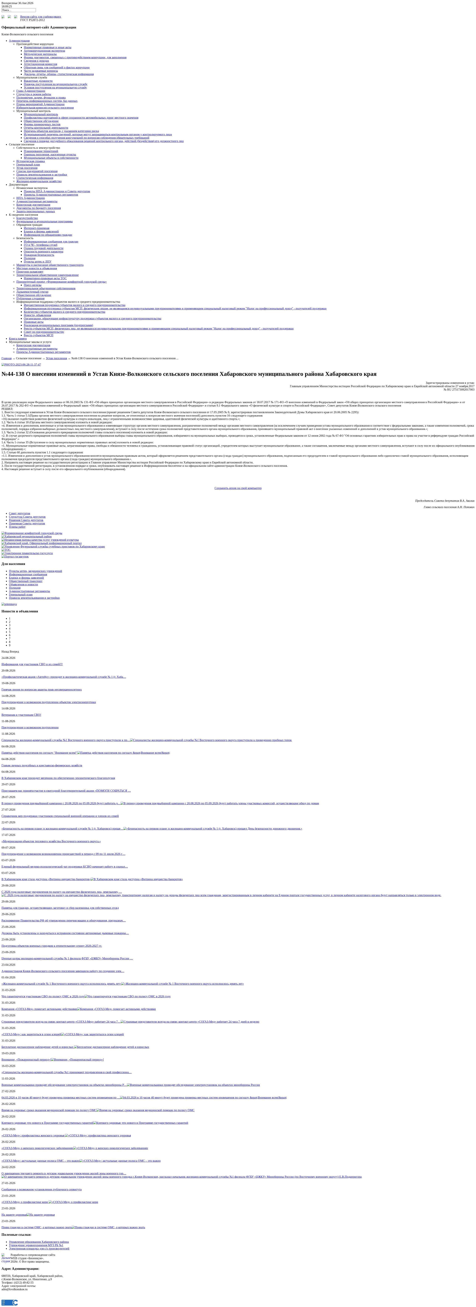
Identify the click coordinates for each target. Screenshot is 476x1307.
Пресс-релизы (32, 285)
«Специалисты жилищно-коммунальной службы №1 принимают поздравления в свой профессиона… (66, 1072)
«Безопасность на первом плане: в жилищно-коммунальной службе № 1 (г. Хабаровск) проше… (62, 828)
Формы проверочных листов (42, 124)
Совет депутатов (19, 513)
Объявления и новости (23, 584)
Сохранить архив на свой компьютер (238, 488)
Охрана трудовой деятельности (43, 248)
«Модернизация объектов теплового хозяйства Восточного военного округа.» (51, 841)
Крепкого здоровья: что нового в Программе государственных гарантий (47, 1122)
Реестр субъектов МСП (38, 335)
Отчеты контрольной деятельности (46, 127)
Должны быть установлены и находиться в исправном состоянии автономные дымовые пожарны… (65, 933)
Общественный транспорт (25, 581)
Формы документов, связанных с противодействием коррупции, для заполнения (75, 57)
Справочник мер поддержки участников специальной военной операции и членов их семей (60, 816)
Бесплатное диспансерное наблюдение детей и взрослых (37, 1047)
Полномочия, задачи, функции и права (41, 97)
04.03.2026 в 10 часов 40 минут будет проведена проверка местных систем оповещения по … (60, 1097)
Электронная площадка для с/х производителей (39, 1248)
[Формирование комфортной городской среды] (31, 533)
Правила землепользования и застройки (41, 174)
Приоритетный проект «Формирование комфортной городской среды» (61, 281)
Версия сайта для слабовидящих (40, 16)
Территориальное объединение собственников (45, 288)
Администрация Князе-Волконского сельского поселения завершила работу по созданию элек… (62, 971)
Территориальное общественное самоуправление (47, 275)
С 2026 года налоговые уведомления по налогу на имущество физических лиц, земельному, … (61, 891)
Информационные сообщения (28, 574)
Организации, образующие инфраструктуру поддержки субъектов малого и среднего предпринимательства (92, 318)
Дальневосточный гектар (32, 291)
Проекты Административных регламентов (51, 194)
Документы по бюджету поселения (38, 208)
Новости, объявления (37, 315)
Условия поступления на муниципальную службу (55, 87)
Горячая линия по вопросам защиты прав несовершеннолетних (41, 689)
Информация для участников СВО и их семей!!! (32, 664)
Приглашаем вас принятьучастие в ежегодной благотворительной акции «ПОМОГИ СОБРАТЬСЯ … (66, 790)
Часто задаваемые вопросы (41, 70)
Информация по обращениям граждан (48, 234)
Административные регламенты (36, 201)
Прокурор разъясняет (29, 271)
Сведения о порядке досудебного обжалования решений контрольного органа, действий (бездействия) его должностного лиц (104, 141)
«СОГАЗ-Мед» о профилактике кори (25, 1202)
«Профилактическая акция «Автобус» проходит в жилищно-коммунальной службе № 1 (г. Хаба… (63, 676)
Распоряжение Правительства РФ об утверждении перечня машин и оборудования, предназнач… (63, 920)
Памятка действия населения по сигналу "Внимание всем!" (39, 752)
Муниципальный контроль (41, 114)
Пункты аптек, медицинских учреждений (35, 571)
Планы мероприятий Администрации (40, 104)
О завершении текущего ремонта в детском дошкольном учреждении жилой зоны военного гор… (63, 1173)
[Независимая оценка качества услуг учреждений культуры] (40, 539)
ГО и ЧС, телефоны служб (40, 244)
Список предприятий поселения (36, 171)
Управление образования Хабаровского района (39, 1241)
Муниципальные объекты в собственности (51, 157)
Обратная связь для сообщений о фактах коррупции (57, 67)
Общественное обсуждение (41, 121)
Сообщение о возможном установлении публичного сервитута (41, 1189)
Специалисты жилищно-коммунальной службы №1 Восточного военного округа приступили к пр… (65, 740)
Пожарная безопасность (39, 254)
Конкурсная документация (33, 204)
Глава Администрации (30, 90)
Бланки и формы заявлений (41, 231)
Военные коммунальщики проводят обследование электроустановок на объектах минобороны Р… (64, 1084)
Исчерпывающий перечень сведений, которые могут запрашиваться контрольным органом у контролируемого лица (98, 134)
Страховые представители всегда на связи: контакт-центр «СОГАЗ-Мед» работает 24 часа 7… (61, 1021)
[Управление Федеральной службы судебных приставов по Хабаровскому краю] (53, 546)
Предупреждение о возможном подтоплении (30, 727)
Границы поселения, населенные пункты (50, 154)
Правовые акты (34, 321)
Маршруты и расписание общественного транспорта (49, 264)
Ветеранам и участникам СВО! (21, 714)
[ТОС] (6, 549)
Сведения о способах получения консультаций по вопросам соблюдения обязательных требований (86, 137)
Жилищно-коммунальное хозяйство (39, 181)
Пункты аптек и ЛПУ (37, 261)
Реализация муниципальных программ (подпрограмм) (58, 325)
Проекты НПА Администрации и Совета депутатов (57, 191)
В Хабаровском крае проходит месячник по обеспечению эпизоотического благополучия (58, 778)
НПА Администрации (30, 198)
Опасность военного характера (43, 251)
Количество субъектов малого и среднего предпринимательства (64, 311)
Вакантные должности (38, 80)
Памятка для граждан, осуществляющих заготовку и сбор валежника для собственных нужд (60, 907)
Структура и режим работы (33, 94)
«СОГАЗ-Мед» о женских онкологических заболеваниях (37, 1148)
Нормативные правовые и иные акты (47, 47)
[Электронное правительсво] (27, 553)
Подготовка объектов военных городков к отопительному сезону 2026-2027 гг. (51, 945)
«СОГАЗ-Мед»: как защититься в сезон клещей (31, 1034)
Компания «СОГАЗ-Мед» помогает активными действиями (39, 1009)
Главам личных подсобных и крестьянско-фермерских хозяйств (41, 765)
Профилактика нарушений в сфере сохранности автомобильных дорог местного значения (81, 117)
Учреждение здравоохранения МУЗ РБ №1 (36, 1245)
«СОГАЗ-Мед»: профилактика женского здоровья (33, 1135)
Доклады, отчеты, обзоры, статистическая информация (59, 74)
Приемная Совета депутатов (27, 523)
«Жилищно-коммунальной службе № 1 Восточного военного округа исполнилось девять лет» (61, 983)
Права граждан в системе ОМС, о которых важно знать (36, 1227)
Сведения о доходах (36, 60)
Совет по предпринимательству (44, 331)
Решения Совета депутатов (26, 520)
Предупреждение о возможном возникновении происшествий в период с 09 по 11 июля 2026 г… (63, 853)
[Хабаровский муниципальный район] (26, 536)
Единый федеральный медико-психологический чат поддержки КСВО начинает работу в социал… (64, 866)
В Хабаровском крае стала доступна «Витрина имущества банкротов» (46, 879)
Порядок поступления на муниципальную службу (55, 84)
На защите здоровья (14, 1214)
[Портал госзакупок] (15, 556)
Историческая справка (30, 161)
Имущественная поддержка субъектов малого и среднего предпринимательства (74, 305)
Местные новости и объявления (36, 268)
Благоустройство (27, 218)
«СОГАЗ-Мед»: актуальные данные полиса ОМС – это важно (40, 1160)
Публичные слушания (30, 298)
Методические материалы (40, 54)
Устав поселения (26, 167)
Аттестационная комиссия (40, 64)
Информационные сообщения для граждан (51, 241)
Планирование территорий (41, 151)
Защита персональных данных (35, 211)
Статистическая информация (34, 177)
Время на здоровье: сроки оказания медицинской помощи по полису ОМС (49, 1110)
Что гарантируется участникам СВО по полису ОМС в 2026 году (43, 996)
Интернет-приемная (36, 228)
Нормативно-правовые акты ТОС (45, 278)
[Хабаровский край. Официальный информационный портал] (41, 543)
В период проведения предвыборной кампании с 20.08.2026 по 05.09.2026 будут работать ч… (61, 803)
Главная (6, 358)
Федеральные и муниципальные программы (44, 221)
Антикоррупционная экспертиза (44, 50)
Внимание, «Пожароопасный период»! (26, 1059)
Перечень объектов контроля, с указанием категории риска (61, 131)
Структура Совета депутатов (27, 516)
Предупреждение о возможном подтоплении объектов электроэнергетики (48, 702)
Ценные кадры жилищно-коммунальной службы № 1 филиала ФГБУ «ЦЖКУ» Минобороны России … (67, 958)
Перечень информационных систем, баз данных (47, 100)
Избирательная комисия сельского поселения (45, 107)
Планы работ (17, 526)
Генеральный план (28, 164)
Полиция (29, 258)
